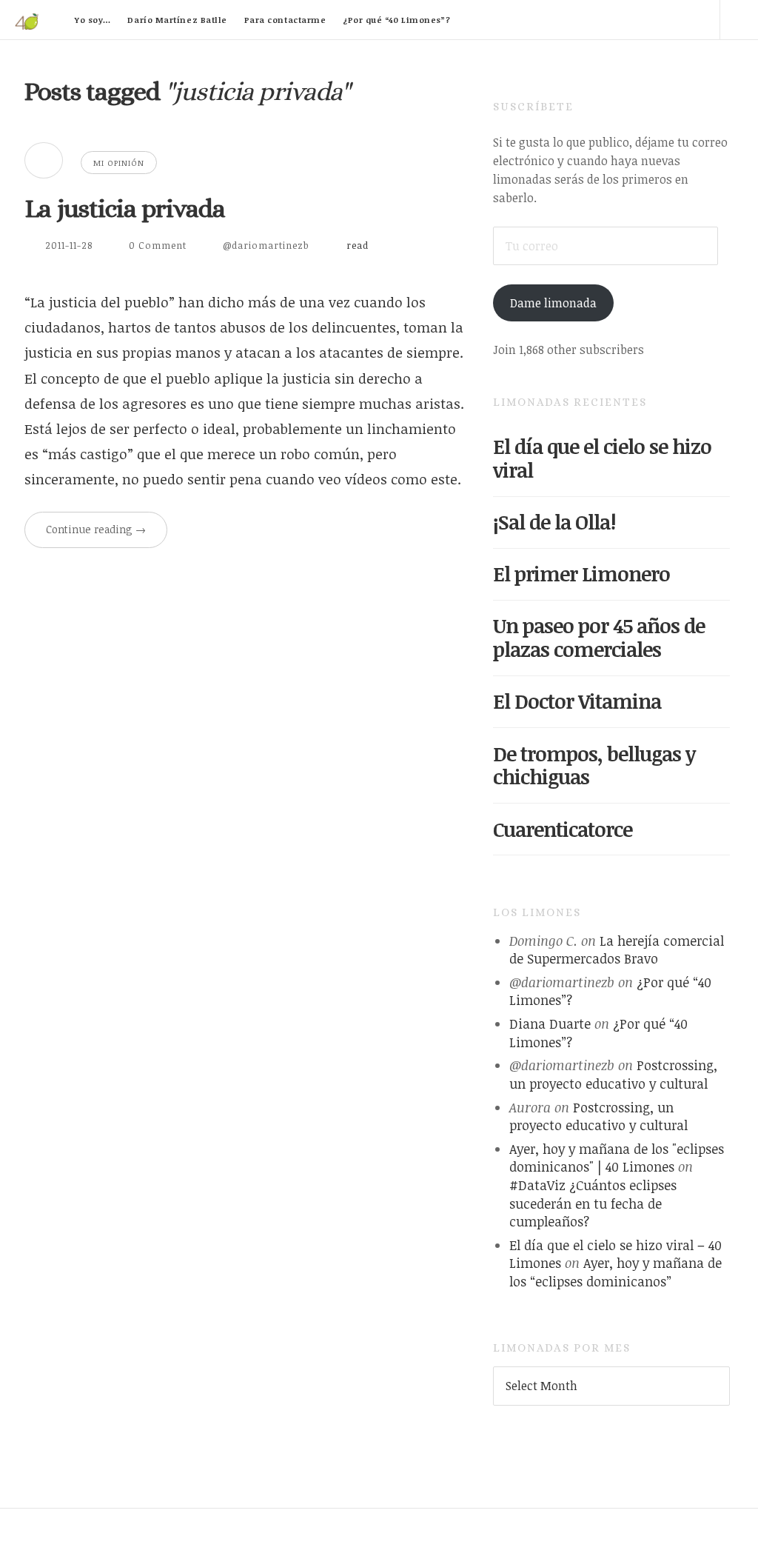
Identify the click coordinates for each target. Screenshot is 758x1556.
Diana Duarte (550, 1023)
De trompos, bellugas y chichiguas (594, 765)
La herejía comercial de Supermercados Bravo (616, 950)
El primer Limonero (581, 573)
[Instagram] (700, 19)
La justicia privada (124, 208)
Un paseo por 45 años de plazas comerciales (599, 637)
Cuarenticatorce (562, 829)
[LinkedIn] (616, 19)
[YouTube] (658, 19)
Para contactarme (285, 19)
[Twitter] (573, 19)
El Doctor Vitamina (577, 701)
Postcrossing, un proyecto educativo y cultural (613, 1074)
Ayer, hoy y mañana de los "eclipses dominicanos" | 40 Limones (616, 1158)
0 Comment (158, 245)
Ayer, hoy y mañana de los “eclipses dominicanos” (615, 1272)
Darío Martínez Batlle (177, 19)
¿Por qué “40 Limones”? (396, 19)
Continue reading (96, 529)
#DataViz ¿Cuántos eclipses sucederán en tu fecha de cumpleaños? (593, 1203)
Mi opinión (118, 162)
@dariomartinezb (266, 245)
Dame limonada (553, 303)
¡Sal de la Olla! (554, 521)
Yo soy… (93, 19)
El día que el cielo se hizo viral (602, 458)
